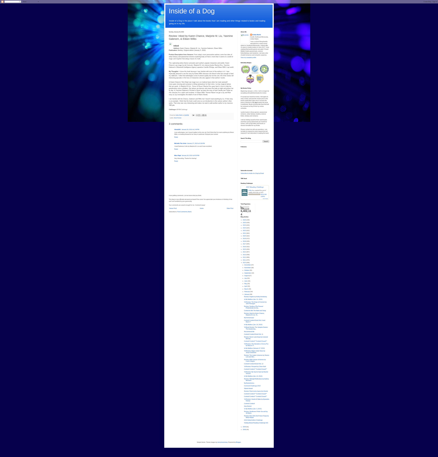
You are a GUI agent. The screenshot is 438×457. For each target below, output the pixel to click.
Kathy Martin (257, 35)
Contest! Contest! (249, 403)
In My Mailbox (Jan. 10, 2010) (253, 376)
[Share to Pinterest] (205, 115)
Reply (176, 137)
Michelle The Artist (180, 143)
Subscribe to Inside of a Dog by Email (252, 173)
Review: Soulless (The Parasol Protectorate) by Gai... (253, 307)
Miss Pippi (177, 155)
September (248, 273)
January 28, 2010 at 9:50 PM (190, 155)
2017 (244, 244)
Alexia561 (177, 129)
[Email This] (197, 115)
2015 (244, 249)
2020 (244, 236)
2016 (244, 246)
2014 (244, 252)
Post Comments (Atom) (184, 212)
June (246, 281)
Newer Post (173, 208)
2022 (244, 230)
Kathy (250, 190)
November (247, 267)
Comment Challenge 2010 (252, 386)
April (246, 286)
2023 (244, 228)
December (247, 265)
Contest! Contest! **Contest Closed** (255, 341)
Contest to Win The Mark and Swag (255, 310)
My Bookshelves (249, 383)
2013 (244, 254)
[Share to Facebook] (203, 115)
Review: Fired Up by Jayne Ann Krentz (256, 391)
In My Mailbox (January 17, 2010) (254, 348)
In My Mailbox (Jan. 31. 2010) (253, 299)
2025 (244, 222)
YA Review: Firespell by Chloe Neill (255, 366)
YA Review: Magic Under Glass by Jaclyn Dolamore (254, 351)
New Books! (248, 406)
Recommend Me (249, 331)
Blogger (238, 442)
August (246, 275)
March (246, 289)
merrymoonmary (223, 442)
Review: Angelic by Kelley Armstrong (255, 296)
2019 (244, 238)
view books (265, 198)
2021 (244, 233)
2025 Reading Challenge (255, 187)
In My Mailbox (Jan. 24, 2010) (253, 324)
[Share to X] (201, 115)
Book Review (177, 118)
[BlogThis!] (199, 115)
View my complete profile (248, 57)
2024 (244, 225)
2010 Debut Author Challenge (253, 420)
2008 (244, 429)
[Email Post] (193, 115)
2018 (244, 241)
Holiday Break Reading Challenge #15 (256, 423)
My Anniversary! (249, 317)
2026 (244, 220)
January (247, 294)
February (247, 291)
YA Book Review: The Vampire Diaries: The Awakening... (256, 328)
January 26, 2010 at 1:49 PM (190, 129)
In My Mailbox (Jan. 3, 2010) (253, 409)
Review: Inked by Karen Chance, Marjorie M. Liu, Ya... (254, 314)
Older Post (230, 208)
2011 (244, 260)
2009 (244, 427)
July (245, 278)
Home (202, 208)
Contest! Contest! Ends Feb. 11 (253, 334)
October (247, 270)
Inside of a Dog (192, 11)
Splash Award (248, 388)
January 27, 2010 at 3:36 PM (196, 143)
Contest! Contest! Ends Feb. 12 (253, 364)
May (245, 283)
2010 (244, 262)
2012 (244, 257)
